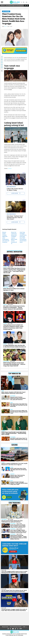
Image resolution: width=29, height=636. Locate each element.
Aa (1, 70)
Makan (11, 480)
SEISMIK (2, 462)
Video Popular (6, 361)
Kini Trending (6, 11)
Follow (9, 497)
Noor (5, 26)
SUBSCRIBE (12, 551)
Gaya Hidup (12, 474)
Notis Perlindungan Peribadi (15, 626)
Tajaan (2, 390)
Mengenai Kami (5, 626)
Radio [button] (24, 626)
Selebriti (5, 266)
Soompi (10, 168)
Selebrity (5, 343)
